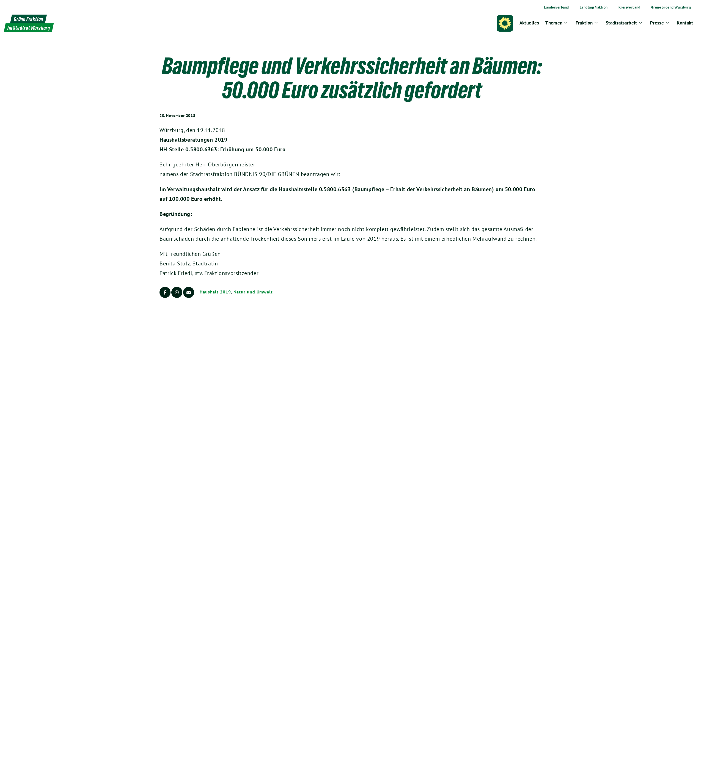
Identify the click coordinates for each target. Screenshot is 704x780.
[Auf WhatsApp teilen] (176, 292)
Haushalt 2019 (215, 292)
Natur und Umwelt (253, 292)
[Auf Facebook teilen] (165, 292)
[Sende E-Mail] (188, 292)
